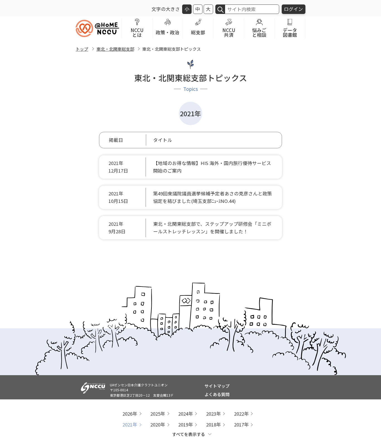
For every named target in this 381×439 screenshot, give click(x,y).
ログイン (293, 9)
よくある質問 (217, 394)
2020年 (157, 424)
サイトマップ (217, 386)
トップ (82, 49)
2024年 (185, 413)
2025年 (157, 413)
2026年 (129, 413)
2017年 (241, 424)
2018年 (213, 424)
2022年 (241, 413)
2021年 (129, 424)
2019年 (185, 424)
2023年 (213, 413)
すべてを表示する (188, 434)
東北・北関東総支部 (115, 49)
